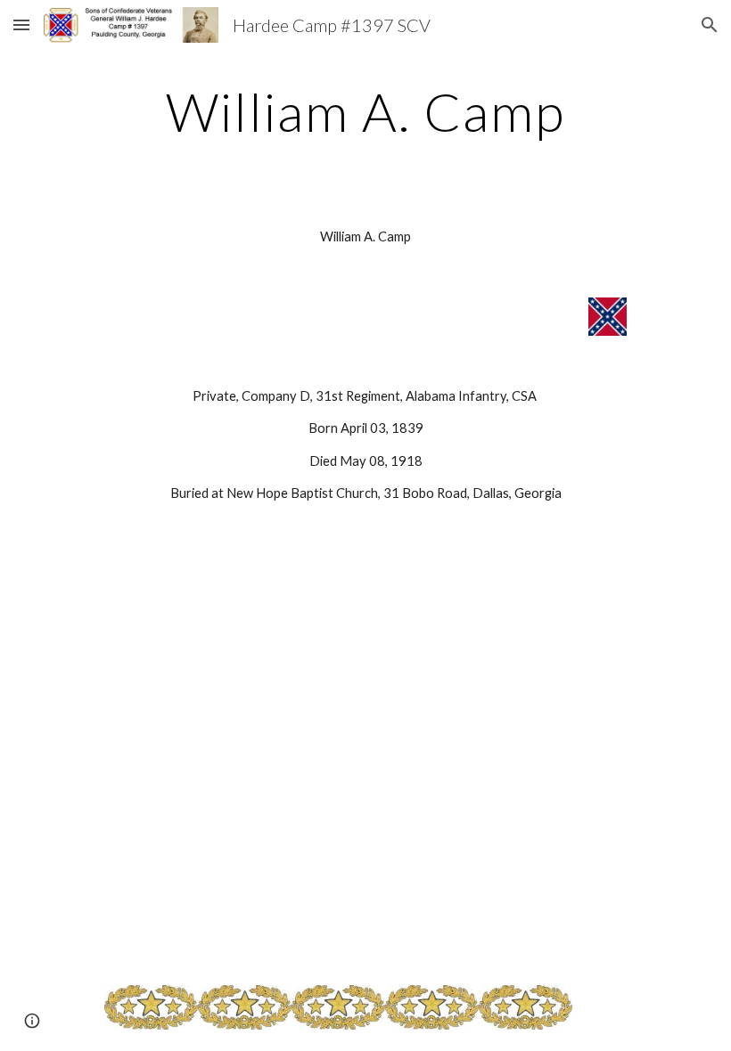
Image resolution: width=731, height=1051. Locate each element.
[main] (366, 111)
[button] (21, 24)
